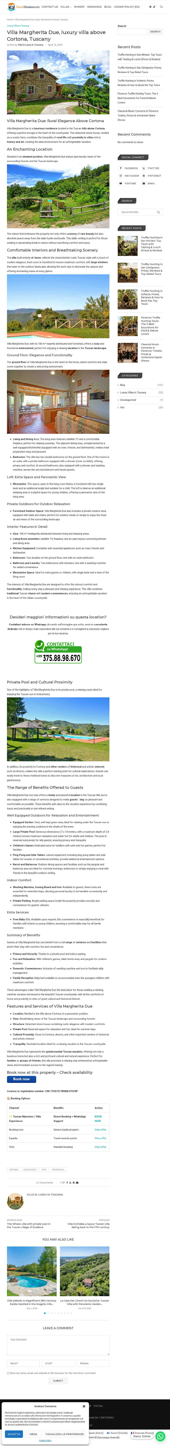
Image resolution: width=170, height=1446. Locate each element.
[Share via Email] (77, 1182)
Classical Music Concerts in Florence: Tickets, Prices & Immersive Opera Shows (138, 115)
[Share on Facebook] (67, 1182)
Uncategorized (141, 399)
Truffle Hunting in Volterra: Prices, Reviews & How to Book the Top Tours (152, 297)
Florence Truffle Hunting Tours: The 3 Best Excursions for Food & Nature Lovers (138, 98)
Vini (141, 407)
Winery (79, 6)
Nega (33, 1434)
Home (10, 19)
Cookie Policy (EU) (126, 6)
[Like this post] (63, 1182)
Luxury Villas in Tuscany (141, 392)
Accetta (14, 1434)
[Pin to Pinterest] (74, 1182)
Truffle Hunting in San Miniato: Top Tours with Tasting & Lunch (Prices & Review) (152, 244)
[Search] (161, 6)
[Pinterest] (150, 6)
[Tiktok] (154, 6)
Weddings (94, 6)
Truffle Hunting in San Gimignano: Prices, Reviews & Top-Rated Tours (152, 269)
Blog (107, 6)
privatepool (58, 1170)
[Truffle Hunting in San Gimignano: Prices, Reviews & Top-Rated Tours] (128, 273)
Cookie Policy (45, 1441)
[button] (84, 1406)
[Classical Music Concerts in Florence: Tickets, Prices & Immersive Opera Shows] (128, 353)
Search (122, 26)
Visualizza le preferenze (65, 1434)
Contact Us (50, 6)
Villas (65, 6)
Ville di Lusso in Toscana (30, 44)
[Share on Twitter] (70, 1182)
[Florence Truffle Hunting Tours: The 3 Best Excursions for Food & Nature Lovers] (128, 326)
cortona (13, 1170)
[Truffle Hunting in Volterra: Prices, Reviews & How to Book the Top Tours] (128, 299)
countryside (29, 1170)
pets (44, 1170)
